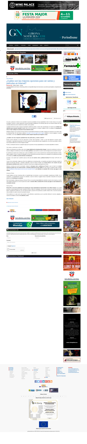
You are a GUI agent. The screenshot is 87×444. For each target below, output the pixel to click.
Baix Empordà (12, 376)
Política (34, 377)
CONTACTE (46, 45)
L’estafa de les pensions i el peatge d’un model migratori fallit (75, 136)
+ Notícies (35, 371)
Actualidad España (36, 378)
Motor (46, 371)
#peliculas (9, 202)
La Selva (23, 371)
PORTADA (11, 45)
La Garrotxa (12, 377)
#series (12, 202)
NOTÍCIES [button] (16, 45)
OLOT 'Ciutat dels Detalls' (26, 370)
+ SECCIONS (35, 370)
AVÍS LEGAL (59, 368)
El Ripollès (11, 371)
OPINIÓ (29, 45)
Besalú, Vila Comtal (25, 368)
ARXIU (41, 45)
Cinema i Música (24, 372)
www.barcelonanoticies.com (73, 372)
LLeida (23, 377)
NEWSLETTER (59, 372)
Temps (46, 372)
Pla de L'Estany (24, 367)
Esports (34, 373)
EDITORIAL (11, 368)
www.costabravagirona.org (73, 368)
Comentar (34, 252)
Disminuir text (58, 118)
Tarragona (23, 376)
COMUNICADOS (35, 45)
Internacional (35, 372)
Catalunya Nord (36, 368)
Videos (46, 373)
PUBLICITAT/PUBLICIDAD (61, 375)
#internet (16, 202)
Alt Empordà (12, 374)
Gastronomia (47, 376)
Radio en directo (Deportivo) (70, 94)
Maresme (23, 378)
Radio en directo (68, 92)
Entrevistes (47, 367)
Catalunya (11, 372)
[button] (64, 110)
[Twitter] (33, 116)
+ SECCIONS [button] (23, 45)
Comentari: (9, 240)
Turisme (11, 373)
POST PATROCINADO (61, 373)
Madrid (34, 367)
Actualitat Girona (24, 373)
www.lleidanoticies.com (72, 371)
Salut (34, 374)
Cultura (34, 376)
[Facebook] (35, 116)
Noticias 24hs (47, 370)
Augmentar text (49, 118)
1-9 (21, 396)
